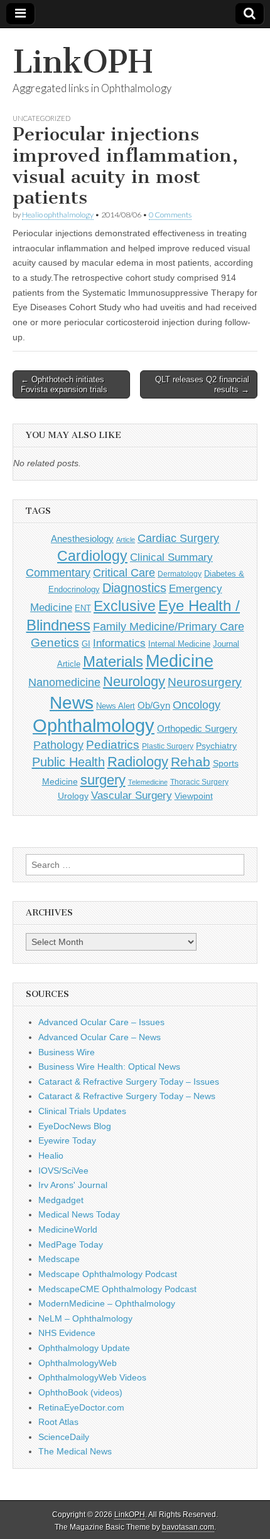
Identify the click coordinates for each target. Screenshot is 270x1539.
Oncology (196, 705)
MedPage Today (70, 1244)
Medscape (59, 1259)
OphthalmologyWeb (77, 1363)
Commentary (58, 572)
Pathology (58, 745)
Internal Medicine (179, 644)
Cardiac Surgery (178, 538)
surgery (103, 780)
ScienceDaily (63, 1437)
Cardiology (92, 556)
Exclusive (125, 606)
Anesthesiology (82, 538)
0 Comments (170, 214)
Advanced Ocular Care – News (99, 1037)
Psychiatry (216, 746)
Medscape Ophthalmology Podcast (107, 1274)
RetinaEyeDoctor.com (81, 1407)
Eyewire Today (67, 1140)
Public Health (68, 762)
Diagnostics (134, 588)
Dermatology (180, 574)
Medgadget (61, 1200)
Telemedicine (148, 782)
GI (86, 644)
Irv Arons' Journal (72, 1185)
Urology (73, 796)
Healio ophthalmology (58, 214)
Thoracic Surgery (199, 782)
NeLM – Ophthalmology (85, 1318)
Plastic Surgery (167, 746)
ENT (83, 608)
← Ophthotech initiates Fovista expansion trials (64, 384)
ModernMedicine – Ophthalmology (106, 1303)
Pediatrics (112, 744)
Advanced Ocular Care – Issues (101, 1022)
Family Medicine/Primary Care (168, 626)
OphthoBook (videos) (80, 1392)
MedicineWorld (67, 1229)
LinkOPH (83, 62)
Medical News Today (79, 1214)
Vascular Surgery (131, 795)
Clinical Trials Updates (82, 1111)
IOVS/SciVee (63, 1171)
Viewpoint (194, 796)
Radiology (137, 762)
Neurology (134, 681)
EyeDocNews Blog (74, 1126)
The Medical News (75, 1451)
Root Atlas (58, 1422)
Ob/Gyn (154, 705)
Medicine (179, 661)
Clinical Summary (171, 557)
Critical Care (124, 572)
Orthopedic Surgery (197, 728)
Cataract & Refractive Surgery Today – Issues (128, 1082)
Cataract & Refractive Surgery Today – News (126, 1096)
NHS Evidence (66, 1333)
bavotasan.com (188, 1527)
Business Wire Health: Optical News (109, 1067)
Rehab (190, 761)
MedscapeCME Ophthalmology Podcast (117, 1289)
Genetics (55, 642)
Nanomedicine (64, 682)
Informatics (119, 643)
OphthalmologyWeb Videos (92, 1377)
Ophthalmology (93, 725)
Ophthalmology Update (84, 1348)
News (72, 702)
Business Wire (66, 1052)
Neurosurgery (205, 682)
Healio (50, 1155)
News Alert (115, 706)
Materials (113, 662)
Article (125, 539)
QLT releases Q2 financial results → (202, 384)
